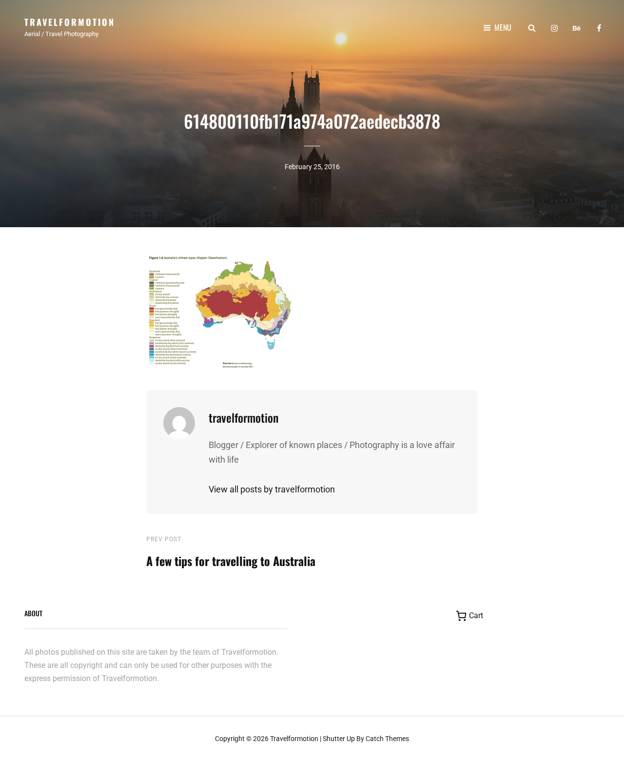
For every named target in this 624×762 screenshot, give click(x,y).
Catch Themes (387, 738)
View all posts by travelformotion (272, 489)
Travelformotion (69, 22)
